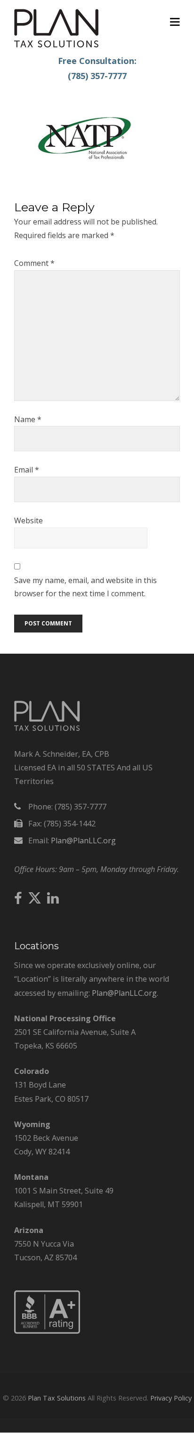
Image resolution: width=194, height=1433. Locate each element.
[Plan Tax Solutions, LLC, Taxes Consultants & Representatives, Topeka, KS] (47, 1331)
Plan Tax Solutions (57, 1397)
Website (28, 520)
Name (27, 419)
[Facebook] (18, 899)
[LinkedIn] (53, 899)
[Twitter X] (34, 898)
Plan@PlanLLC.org (83, 840)
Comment (34, 263)
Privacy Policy (171, 1397)
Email (26, 469)
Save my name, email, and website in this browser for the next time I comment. (85, 587)
